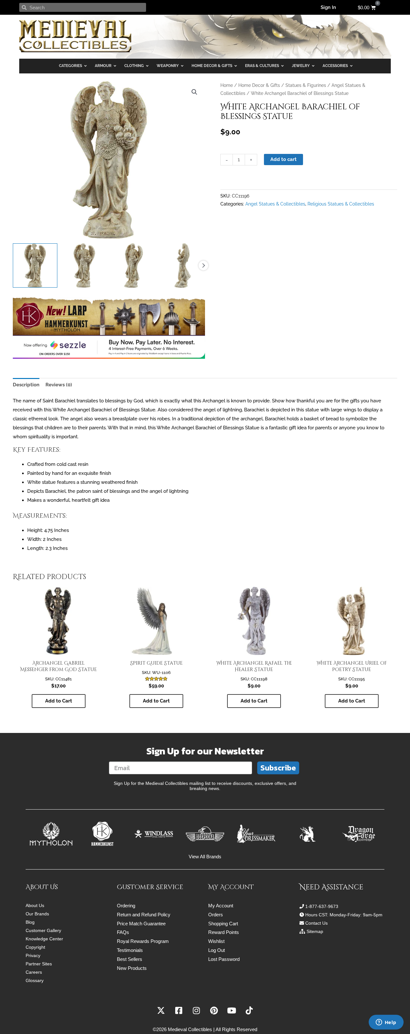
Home (226, 85)
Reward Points (223, 932)
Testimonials (130, 950)
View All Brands (205, 856)
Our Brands (37, 913)
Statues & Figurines (305, 85)
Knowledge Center (44, 938)
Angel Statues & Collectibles (275, 203)
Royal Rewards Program (143, 941)
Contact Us (316, 923)
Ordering (126, 905)
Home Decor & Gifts (259, 85)
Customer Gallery (43, 930)
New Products (132, 968)
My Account (220, 905)
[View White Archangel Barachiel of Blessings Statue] (35, 265)
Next (203, 265)
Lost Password (224, 959)
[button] (194, 92)
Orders (215, 914)
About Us (35, 905)
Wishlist (216, 941)
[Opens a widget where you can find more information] (386, 1023)
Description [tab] (26, 385)
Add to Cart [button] (58, 701)
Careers (34, 972)
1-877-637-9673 (321, 906)
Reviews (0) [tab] (58, 385)
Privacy (33, 955)
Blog (30, 922)
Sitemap (315, 931)
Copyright (35, 947)
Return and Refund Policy (143, 914)
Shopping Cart (223, 923)
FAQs (123, 932)
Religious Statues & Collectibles (341, 203)
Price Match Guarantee (141, 923)
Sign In (328, 7)
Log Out (216, 950)
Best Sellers (129, 959)
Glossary (35, 980)
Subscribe (278, 767)
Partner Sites (39, 963)
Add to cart (283, 159)
